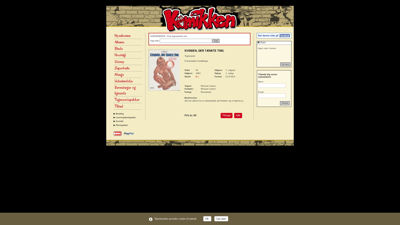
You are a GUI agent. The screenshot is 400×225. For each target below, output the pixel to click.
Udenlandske (124, 81)
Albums (119, 42)
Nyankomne (123, 35)
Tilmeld (284, 103)
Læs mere (221, 218)
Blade (119, 48)
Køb (238, 115)
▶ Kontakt (118, 121)
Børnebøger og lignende (125, 90)
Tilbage (226, 115)
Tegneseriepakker (127, 99)
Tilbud (119, 106)
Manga (119, 74)
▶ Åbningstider (121, 125)
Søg (216, 41)
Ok (207, 218)
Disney (119, 61)
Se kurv (285, 64)
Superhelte (122, 68)
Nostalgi (120, 55)
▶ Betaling (119, 113)
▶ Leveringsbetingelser (125, 117)
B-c (197, 76)
